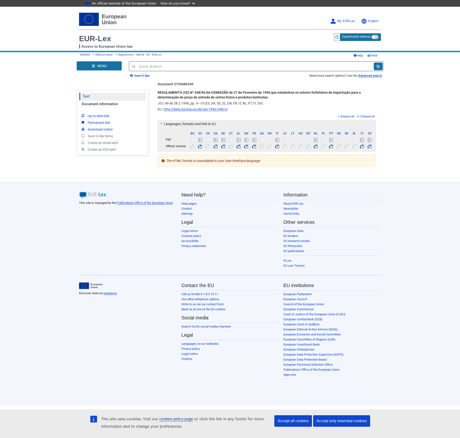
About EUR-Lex (293, 203)
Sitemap (187, 213)
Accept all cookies (293, 421)
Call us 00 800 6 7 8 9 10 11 (199, 294)
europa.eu (110, 293)
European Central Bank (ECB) (302, 319)
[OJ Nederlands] (316, 146)
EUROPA (85, 54)
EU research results (296, 241)
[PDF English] (246, 140)
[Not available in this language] (192, 140)
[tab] (267, 123)
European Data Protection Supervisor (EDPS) (313, 354)
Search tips (141, 75)
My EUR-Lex (346, 21)
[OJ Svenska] (370, 146)
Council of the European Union (303, 304)
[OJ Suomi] (362, 146)
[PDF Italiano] (277, 140)
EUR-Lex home (104, 54)
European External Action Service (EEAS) (310, 329)
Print (373, 55)
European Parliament (297, 294)
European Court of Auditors (301, 324)
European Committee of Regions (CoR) (309, 339)
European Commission (298, 309)
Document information (100, 104)
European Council (295, 299)
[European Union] (91, 285)
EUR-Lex (95, 38)
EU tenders (290, 236)
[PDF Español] (200, 140)
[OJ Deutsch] (223, 146)
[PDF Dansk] (215, 140)
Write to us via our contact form (202, 304)
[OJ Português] (331, 146)
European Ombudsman (298, 349)
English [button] (373, 21)
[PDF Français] (254, 140)
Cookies (186, 359)
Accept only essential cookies (341, 421)
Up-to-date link (98, 116)
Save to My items (100, 136)
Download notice (100, 129)
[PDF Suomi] (362, 140)
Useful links (291, 213)
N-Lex (287, 260)
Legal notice (189, 231)
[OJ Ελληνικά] (238, 146)
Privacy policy (190, 349)
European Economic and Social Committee (312, 334)
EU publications (293, 251)
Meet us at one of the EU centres (203, 309)
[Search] (378, 66)
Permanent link (99, 123)
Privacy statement (193, 246)
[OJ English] (246, 146)
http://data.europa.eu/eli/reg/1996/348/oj (195, 109)
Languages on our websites (200, 344)
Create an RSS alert (102, 149)
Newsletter (290, 208)
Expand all (347, 116)
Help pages (189, 203)
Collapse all (367, 116)
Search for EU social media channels (206, 326)
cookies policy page (176, 419)
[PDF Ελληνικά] (238, 140)
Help (360, 55)
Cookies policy (191, 236)
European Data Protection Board (305, 359)
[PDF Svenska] (370, 140)
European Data (293, 231)
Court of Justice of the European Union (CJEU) (314, 314)
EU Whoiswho (292, 246)
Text (86, 96)
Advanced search (370, 75)
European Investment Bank (301, 344)
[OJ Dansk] (215, 146)
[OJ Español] (200, 146)
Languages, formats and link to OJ (190, 124)
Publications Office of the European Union (145, 203)
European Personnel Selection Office (308, 364)
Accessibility (190, 241)
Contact (186, 208)
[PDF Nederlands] (316, 140)
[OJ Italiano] (277, 146)
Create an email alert (103, 143)
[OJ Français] (254, 146)
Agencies (289, 374)
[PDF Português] (331, 140)
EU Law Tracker (294, 265)
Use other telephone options (200, 299)
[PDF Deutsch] (223, 140)
